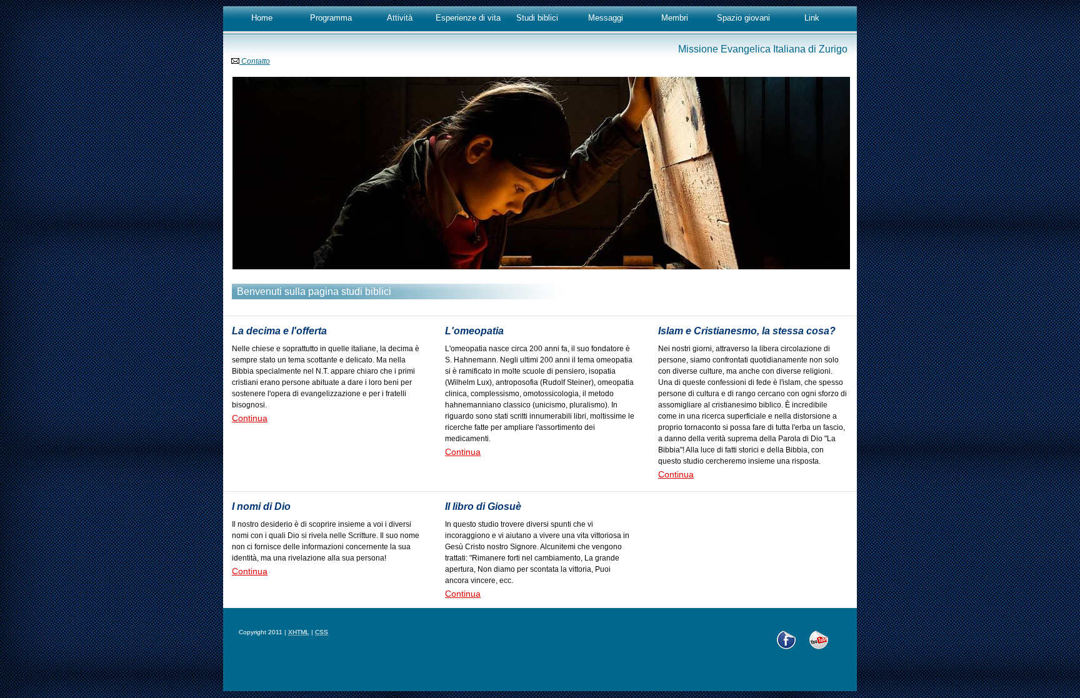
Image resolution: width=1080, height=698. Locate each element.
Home (261, 17)
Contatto (254, 61)
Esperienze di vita (468, 17)
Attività (399, 17)
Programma (331, 17)
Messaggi (605, 17)
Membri (674, 17)
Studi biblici (537, 17)
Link (811, 17)
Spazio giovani (743, 17)
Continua (250, 418)
